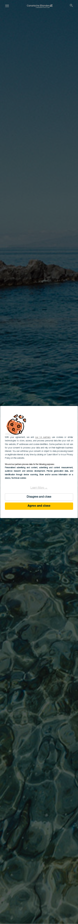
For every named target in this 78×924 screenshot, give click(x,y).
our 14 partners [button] (43, 437)
